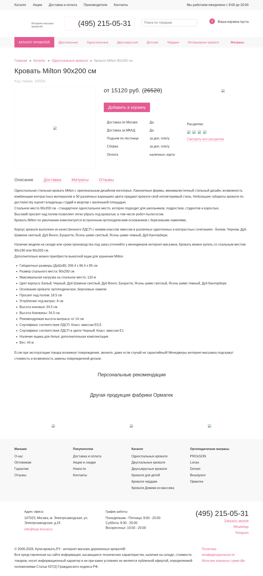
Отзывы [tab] (106, 179)
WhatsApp (241, 526)
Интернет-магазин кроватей (42, 25)
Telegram (242, 532)
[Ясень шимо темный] (199, 132)
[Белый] (188, 132)
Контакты (121, 5)
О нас (18, 456)
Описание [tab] (23, 179)
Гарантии (21, 469)
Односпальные (97, 42)
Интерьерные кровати (203, 42)
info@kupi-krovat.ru (38, 529)
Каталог (20, 5)
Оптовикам (22, 462)
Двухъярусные (127, 42)
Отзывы (20, 475)
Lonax (194, 462)
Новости (79, 469)
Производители (95, 5)
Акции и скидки (84, 462)
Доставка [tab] (52, 179)
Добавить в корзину (127, 107)
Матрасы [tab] (80, 179)
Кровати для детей (146, 475)
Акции (37, 5)
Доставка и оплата (63, 5)
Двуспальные (68, 42)
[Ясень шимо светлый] (194, 132)
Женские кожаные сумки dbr (223, 560)
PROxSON (198, 456)
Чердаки (173, 42)
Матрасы (237, 42)
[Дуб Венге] (204, 132)
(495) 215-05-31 (104, 23)
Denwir (195, 469)
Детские (152, 42)
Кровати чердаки (144, 481)
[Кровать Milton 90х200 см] (55, 128)
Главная (20, 60)
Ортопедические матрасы (209, 449)
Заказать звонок (236, 521)
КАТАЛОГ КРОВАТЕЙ (34, 42)
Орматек (196, 481)
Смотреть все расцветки (205, 139)
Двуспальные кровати (148, 462)
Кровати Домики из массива (153, 488)
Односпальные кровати (70, 60)
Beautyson (198, 475)
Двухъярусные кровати (149, 469)
